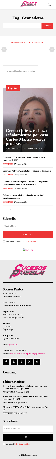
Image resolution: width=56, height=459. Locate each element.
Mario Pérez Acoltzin (14, 148)
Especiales (8, 164)
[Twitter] (29, 362)
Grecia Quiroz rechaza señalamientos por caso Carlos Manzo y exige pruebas (27, 137)
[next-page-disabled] (52, 49)
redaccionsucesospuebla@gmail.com (27, 353)
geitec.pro (13, 344)
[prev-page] (4, 49)
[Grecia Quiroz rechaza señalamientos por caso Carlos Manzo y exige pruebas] (28, 120)
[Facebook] (6, 362)
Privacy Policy (30, 241)
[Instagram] (14, 362)
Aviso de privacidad (22, 444)
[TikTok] (21, 362)
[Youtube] (37, 362)
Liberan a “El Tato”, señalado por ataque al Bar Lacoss (27, 171)
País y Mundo (9, 392)
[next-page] (9, 209)
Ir (26, 437)
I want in (26, 234)
